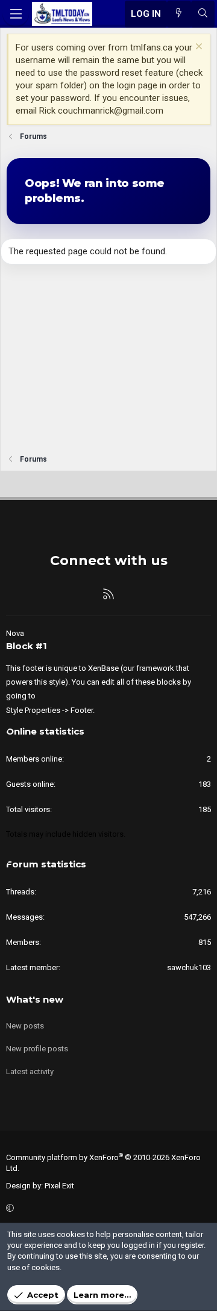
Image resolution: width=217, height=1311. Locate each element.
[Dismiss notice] (197, 47)
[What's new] (178, 14)
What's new (34, 999)
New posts (25, 1025)
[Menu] (15, 14)
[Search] (203, 14)
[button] (106, 1208)
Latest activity (30, 1071)
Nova (15, 633)
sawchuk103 (189, 967)
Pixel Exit (59, 1185)
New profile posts (37, 1048)
